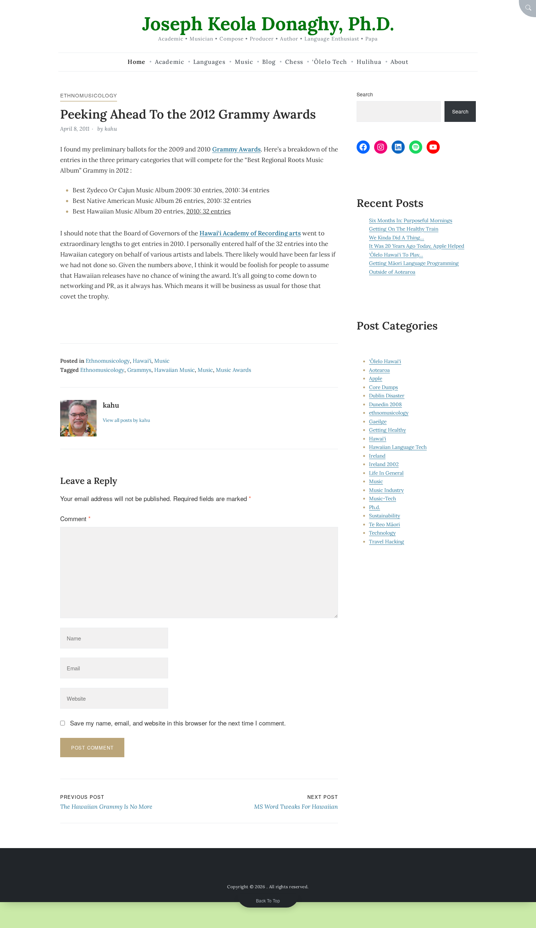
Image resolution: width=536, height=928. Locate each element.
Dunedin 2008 (385, 404)
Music (162, 360)
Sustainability (384, 515)
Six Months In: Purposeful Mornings (410, 220)
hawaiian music (174, 369)
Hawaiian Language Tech (398, 447)
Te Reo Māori (384, 524)
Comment (75, 518)
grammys (139, 369)
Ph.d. (374, 507)
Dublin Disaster (386, 395)
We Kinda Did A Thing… (396, 237)
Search (365, 94)
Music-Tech (382, 498)
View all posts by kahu (126, 420)
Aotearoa (379, 370)
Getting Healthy (387, 430)
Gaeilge (378, 421)
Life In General (386, 473)
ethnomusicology (88, 95)
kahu (111, 128)
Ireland (377, 456)
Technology (382, 533)
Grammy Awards (236, 149)
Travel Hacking (386, 541)
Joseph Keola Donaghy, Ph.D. (268, 23)
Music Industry (386, 490)
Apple (375, 378)
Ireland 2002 (384, 464)
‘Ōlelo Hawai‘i (385, 361)
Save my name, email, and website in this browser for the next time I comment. (178, 722)
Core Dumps (383, 387)
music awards (233, 369)
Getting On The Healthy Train (403, 229)
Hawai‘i (142, 360)
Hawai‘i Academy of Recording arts (250, 233)
